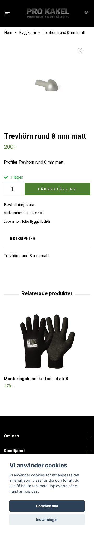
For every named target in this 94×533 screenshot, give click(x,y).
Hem (8, 32)
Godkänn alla (47, 506)
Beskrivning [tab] (23, 238)
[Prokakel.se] (48, 13)
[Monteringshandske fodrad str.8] (47, 341)
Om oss (11, 435)
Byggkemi (27, 32)
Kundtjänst (14, 450)
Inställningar (47, 519)
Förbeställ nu (57, 189)
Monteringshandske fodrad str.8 (36, 378)
